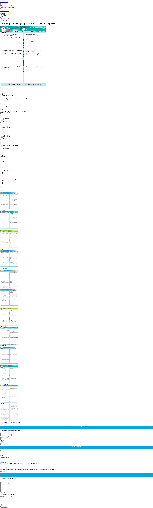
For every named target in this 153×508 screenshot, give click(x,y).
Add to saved (10, 18)
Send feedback (3, 471)
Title (1, 433)
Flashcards (2, 11)
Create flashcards (10, 7)
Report (1, 462)
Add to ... (2, 17)
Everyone (4, 441)
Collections (7, 11)
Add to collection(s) (4, 18)
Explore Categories (4, 2)
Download (2, 423)
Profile (1, 16)
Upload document (3, 7)
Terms (5, 464)
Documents (2, 457)
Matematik (5, 20)
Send (5, 506)
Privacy (2, 464)
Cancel (2, 506)
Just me (3, 442)
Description (4, 436)
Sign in (1, 432)
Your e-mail (2, 492)
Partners (4, 462)
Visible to (2, 440)
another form (10, 480)
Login (1, 6)
